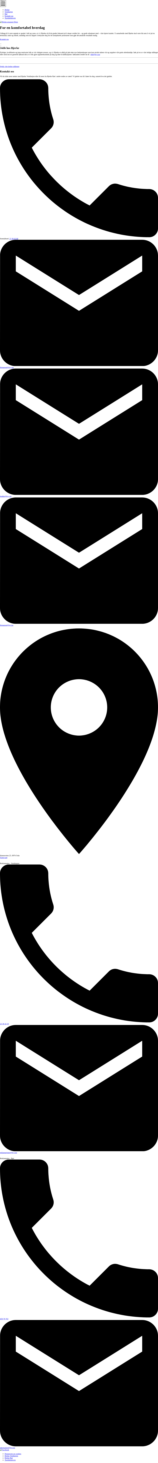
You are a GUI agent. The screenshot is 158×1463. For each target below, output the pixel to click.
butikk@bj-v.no (5, 496)
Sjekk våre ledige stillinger (9, 67)
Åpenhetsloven (10, 18)
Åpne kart (3, 858)
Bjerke (7, 10)
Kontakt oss (9, 16)
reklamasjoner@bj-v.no (8, 1153)
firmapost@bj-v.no (7, 367)
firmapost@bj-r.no (6, 625)
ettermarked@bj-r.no (7, 1448)
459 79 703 (4, 1319)
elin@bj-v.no (95, 54)
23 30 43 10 (4, 1024)
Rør (6, 14)
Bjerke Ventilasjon (11, 1456)
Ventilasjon (9, 12)
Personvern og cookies (13, 1454)
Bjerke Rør (9, 1458)
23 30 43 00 (13, 239)
